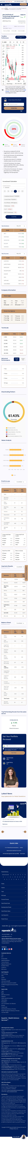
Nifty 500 (19, 226)
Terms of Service (5, 962)
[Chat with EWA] (23, 1136)
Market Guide (4, 1007)
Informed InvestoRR (5, 981)
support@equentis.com (7, 936)
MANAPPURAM (7, 270)
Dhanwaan (22, 853)
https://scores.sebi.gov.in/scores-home (15, 1090)
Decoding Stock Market (6, 907)
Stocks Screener (5, 874)
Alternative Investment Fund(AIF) (8, 982)
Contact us (3, 967)
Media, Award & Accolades (7, 998)
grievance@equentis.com (6, 1056)
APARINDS (6, 246)
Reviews (3, 1005)
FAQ (2, 955)
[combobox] (6, 104)
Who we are (4, 969)
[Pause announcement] (9, 926)
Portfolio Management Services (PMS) (11, 853)
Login (2, 991)
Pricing (2, 986)
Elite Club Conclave (5, 994)
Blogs (2, 993)
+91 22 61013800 (5, 934)
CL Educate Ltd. (14, 720)
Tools (2, 891)
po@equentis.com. (21, 1048)
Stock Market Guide (5, 903)
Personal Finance (5, 899)
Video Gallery (4, 1000)
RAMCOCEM (6, 267)
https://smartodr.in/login (12, 1091)
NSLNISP (6, 243)
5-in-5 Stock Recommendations (12, 847)
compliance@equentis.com (6, 1053)
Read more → (5, 824)
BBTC (5, 233)
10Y (22, 191)
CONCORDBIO (7, 283)
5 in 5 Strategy (4, 974)
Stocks (2, 883)
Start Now (13, 752)
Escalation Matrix (5, 965)
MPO (2, 975)
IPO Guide (3, 895)
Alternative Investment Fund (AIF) (14, 850)
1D (4, 191)
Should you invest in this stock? (20, 37)
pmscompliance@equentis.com (7, 1066)
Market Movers (4, 919)
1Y (15, 191)
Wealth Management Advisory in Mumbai (10, 1010)
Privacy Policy (21, 748)
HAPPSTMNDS (7, 264)
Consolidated (19, 481)
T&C (5, 749)
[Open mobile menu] (1, 4)
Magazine (3, 996)
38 (11, 934)
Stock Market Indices (5, 911)
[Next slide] (25, 832)
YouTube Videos (4, 1012)
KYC (2, 956)
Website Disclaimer (5, 960)
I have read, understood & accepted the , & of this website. (14, 749)
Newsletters (4, 1001)
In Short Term (23, 359)
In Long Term (16, 359)
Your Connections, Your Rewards (8, 1003)
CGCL (5, 277)
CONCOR (6, 274)
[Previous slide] (2, 832)
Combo (21, 847)
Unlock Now (14, 108)
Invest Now (13, 216)
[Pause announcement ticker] (26, 1)
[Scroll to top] (25, 1018)
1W (8, 191)
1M (11, 191)
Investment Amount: (7, 185)
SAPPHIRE (6, 280)
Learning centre (4, 915)
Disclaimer (9, 749)
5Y (19, 191)
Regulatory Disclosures (6, 964)
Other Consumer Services (21, 21)
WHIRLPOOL (6, 240)
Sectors (3, 887)
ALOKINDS (6, 261)
